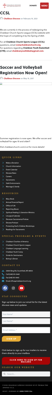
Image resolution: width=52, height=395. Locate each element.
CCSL (5, 13)
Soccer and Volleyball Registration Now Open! (23, 69)
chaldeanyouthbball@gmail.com (28, 50)
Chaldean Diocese (12, 18)
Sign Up (11, 338)
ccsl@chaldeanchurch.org (28, 44)
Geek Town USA (25, 391)
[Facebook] (5, 288)
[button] (44, 6)
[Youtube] (21, 288)
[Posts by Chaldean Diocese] (2, 18)
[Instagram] (13, 288)
